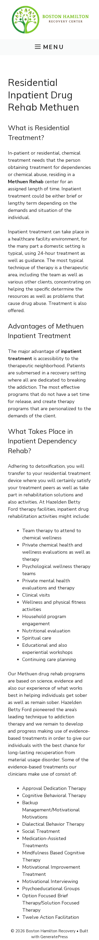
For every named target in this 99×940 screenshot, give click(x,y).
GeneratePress (54, 936)
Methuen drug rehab (40, 674)
